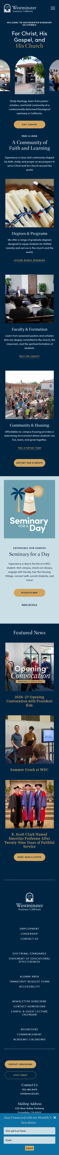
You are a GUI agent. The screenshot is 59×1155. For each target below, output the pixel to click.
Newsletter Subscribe (29, 1001)
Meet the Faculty (29, 356)
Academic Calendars (29, 1039)
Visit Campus (29, 124)
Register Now (29, 592)
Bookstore (29, 1029)
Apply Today (20, 1075)
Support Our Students (29, 463)
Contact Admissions (30, 1006)
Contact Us (29, 938)
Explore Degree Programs (29, 260)
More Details (29, 604)
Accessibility (29, 986)
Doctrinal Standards (29, 953)
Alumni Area (29, 976)
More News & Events (29, 857)
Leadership (29, 933)
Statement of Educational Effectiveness (29, 960)
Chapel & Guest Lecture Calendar (29, 1013)
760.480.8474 (29, 1089)
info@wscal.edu (29, 1093)
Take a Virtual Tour (29, 448)
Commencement (29, 1034)
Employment (29, 928)
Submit (29, 1148)
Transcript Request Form (29, 981)
